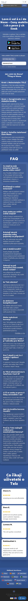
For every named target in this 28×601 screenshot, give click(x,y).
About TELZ (17, 595)
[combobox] (9, 59)
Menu (25, 2)
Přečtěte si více (20, 333)
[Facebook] (14, 591)
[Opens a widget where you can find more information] (22, 598)
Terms (12, 595)
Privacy (9, 595)
